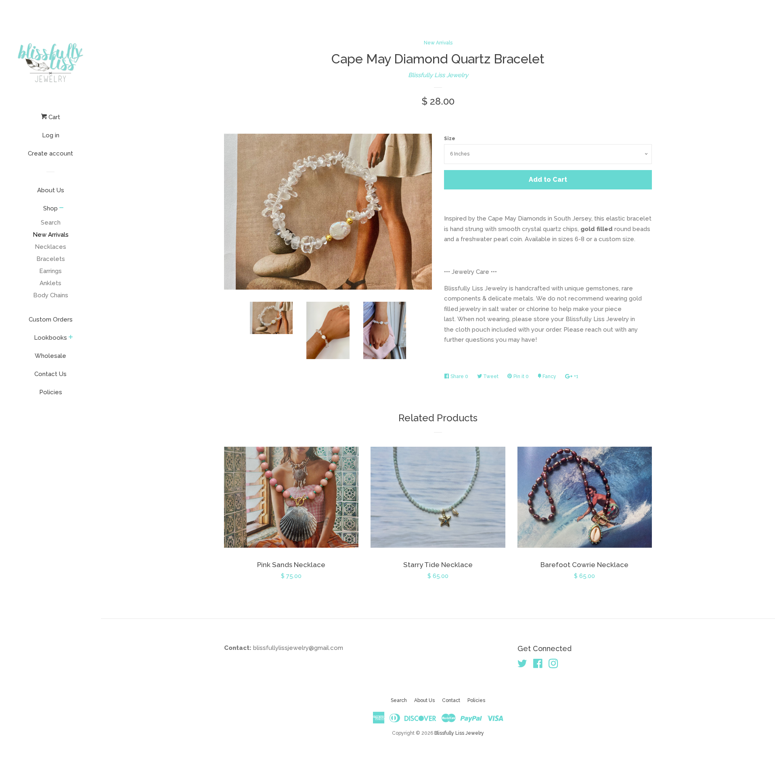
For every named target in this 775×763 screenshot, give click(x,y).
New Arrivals (51, 234)
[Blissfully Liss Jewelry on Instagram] (553, 665)
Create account (50, 153)
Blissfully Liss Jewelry (438, 75)
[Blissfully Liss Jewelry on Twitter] (522, 665)
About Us (50, 190)
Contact (451, 700)
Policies (50, 392)
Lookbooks (50, 337)
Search (51, 222)
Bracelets (50, 259)
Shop (50, 208)
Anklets (50, 283)
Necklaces (50, 246)
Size (449, 138)
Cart (53, 117)
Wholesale (50, 355)
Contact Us (50, 374)
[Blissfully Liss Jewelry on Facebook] (538, 665)
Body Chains (50, 295)
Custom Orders (51, 319)
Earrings (50, 271)
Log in (50, 135)
